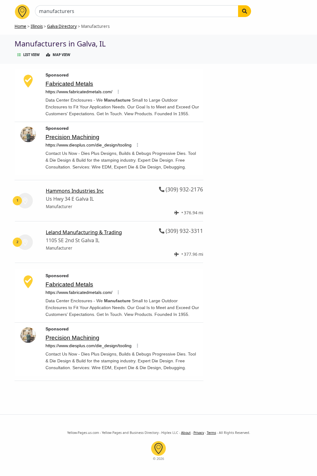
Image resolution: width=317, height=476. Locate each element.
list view (31, 54)
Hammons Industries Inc (75, 190)
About (186, 432)
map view (61, 54)
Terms (211, 432)
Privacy (198, 432)
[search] (244, 11)
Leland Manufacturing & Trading (84, 232)
